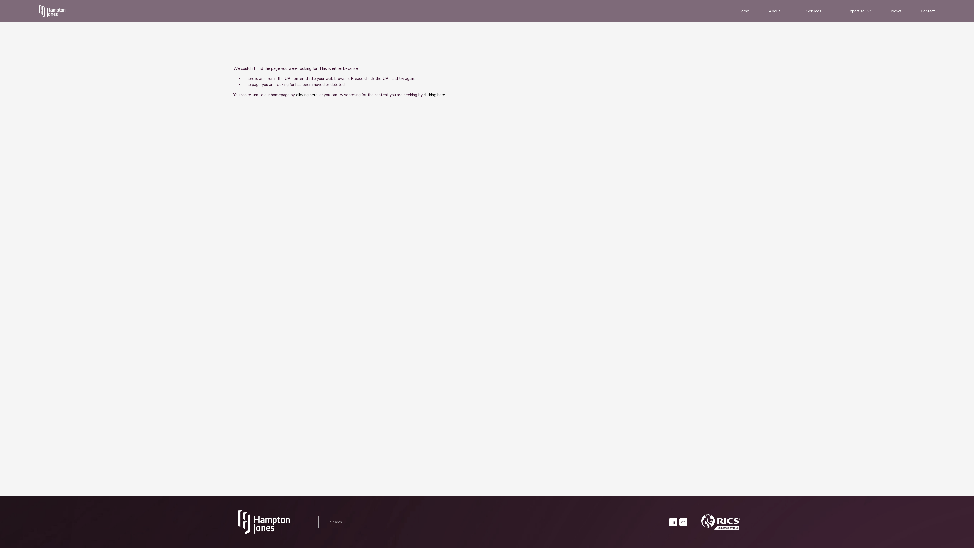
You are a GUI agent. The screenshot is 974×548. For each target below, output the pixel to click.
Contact (928, 11)
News (896, 11)
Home (743, 11)
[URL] (683, 522)
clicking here (307, 95)
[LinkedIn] (673, 522)
